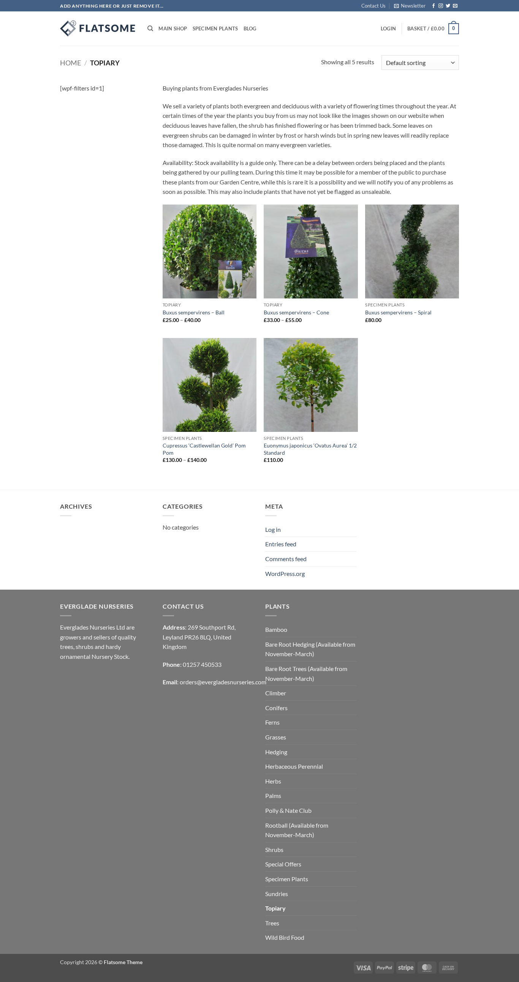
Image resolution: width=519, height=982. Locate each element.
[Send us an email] (455, 6)
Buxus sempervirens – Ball (194, 312)
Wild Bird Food (284, 937)
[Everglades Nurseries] (98, 28)
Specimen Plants (215, 28)
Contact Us (373, 6)
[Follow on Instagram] (440, 6)
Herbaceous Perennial (294, 766)
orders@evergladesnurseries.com (223, 681)
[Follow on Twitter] (448, 6)
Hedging (276, 751)
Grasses (275, 737)
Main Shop (172, 28)
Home (70, 63)
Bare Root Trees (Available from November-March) (306, 673)
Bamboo (276, 629)
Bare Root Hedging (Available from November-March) (310, 649)
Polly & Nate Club (288, 810)
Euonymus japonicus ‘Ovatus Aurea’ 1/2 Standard (310, 449)
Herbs (273, 781)
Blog (250, 28)
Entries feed (280, 543)
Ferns (272, 722)
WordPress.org (285, 573)
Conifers (276, 707)
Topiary (275, 908)
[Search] (150, 28)
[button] (410, 5)
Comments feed (286, 558)
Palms (273, 795)
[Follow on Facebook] (433, 6)
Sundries (276, 893)
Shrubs (274, 849)
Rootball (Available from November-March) (296, 830)
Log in (273, 529)
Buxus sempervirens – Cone (296, 312)
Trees (272, 922)
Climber (275, 692)
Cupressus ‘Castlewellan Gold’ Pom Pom (204, 449)
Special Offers (283, 864)
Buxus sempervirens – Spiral (398, 312)
